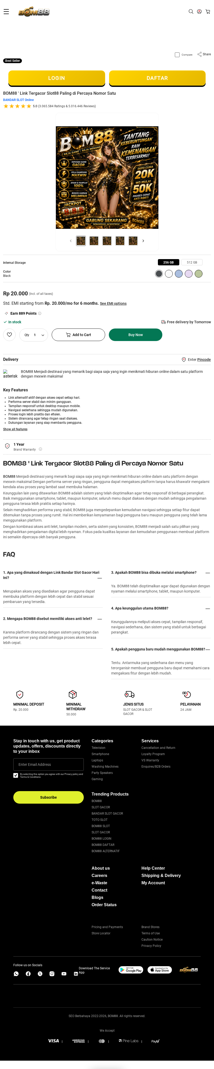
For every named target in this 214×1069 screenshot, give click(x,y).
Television (98, 748)
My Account (153, 883)
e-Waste (99, 883)
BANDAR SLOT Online (18, 100)
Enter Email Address (35, 764)
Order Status (104, 905)
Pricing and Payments (107, 927)
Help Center (153, 868)
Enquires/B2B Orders (155, 766)
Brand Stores (150, 927)
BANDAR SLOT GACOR (107, 813)
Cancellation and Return (158, 748)
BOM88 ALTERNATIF (106, 851)
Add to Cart (82, 335)
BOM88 (9, 476)
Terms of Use (150, 933)
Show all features (15, 429)
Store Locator (101, 933)
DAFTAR (157, 78)
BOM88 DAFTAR (103, 845)
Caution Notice (152, 939)
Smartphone (100, 754)
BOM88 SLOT (101, 826)
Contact (99, 890)
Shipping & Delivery (161, 875)
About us (101, 868)
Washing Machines (105, 766)
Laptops (97, 760)
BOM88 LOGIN (101, 838)
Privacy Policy (151, 946)
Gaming (97, 779)
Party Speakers (102, 773)
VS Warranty (150, 760)
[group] (168, 262)
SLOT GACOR (101, 807)
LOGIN (56, 78)
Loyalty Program (153, 754)
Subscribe (48, 797)
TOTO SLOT (100, 820)
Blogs (97, 897)
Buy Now (135, 335)
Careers (99, 875)
